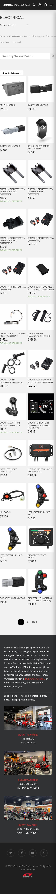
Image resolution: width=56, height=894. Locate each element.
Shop (6, 695)
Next (34, 622)
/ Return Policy (23, 699)
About (24, 695)
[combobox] (15, 25)
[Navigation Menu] (51, 4)
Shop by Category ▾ (12, 73)
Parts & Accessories (18, 36)
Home (2, 36)
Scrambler (4, 42)
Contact (34, 695)
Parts (15, 695)
